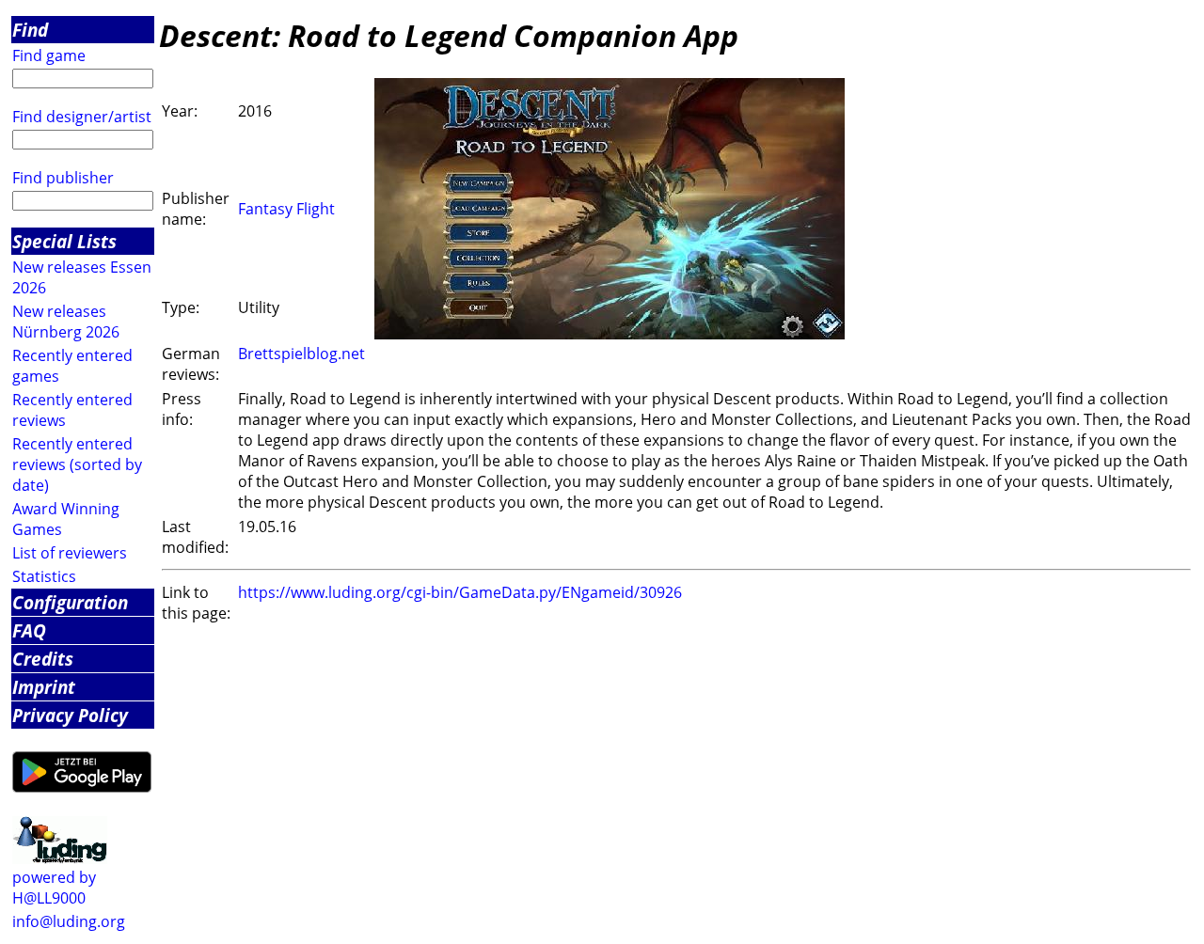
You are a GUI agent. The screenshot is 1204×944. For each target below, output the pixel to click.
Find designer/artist (81, 116)
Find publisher (63, 177)
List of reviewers (69, 553)
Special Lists (64, 241)
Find (30, 29)
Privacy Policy (70, 715)
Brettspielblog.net (301, 353)
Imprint (43, 687)
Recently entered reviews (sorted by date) (77, 464)
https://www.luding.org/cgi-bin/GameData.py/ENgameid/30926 (460, 592)
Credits (42, 658)
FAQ (29, 630)
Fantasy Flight (286, 208)
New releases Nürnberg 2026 (65, 321)
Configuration (70, 602)
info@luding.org (68, 921)
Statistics (44, 576)
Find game (49, 55)
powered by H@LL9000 (54, 887)
